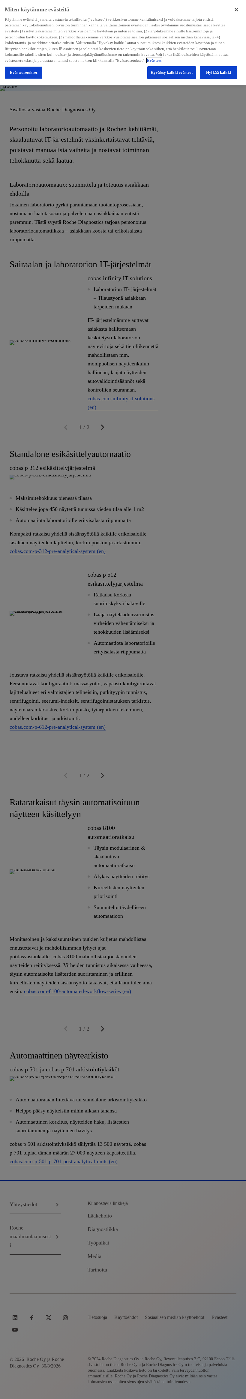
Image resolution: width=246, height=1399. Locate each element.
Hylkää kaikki (218, 72)
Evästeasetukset (23, 72)
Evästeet (154, 60)
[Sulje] (236, 9)
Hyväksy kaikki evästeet (172, 72)
